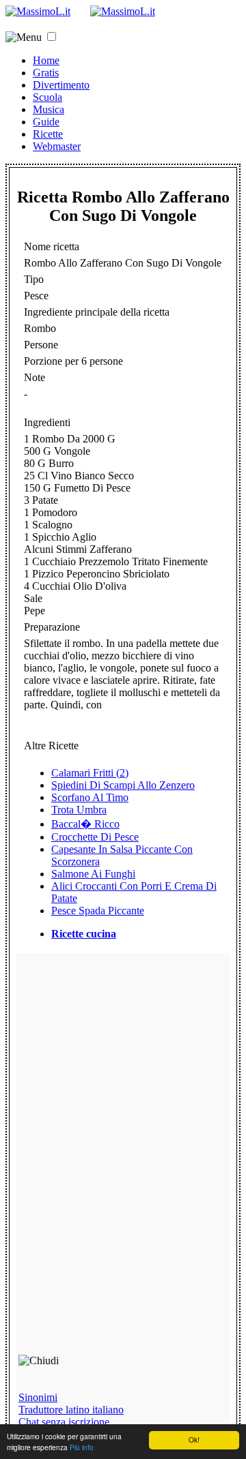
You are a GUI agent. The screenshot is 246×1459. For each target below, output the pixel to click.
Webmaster (57, 146)
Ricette (48, 134)
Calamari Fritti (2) (89, 773)
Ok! (194, 1439)
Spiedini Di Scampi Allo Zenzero (123, 785)
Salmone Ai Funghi (93, 873)
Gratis (46, 72)
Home (46, 60)
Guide (46, 121)
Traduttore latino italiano (71, 1409)
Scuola (47, 97)
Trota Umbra (79, 809)
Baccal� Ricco (85, 824)
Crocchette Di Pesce (95, 837)
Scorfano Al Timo (89, 797)
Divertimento (61, 85)
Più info (82, 1447)
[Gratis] (122, 11)
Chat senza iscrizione (63, 1422)
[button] (51, 36)
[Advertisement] (116, 1159)
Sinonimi (37, 1397)
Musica (48, 109)
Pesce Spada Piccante (97, 910)
